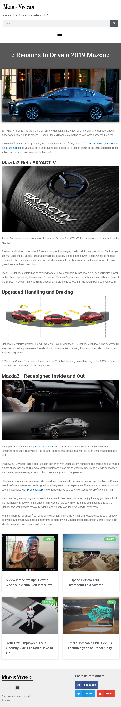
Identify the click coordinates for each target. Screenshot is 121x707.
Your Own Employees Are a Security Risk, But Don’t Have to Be (29, 648)
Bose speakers (35, 489)
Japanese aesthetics (42, 446)
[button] (59, 34)
